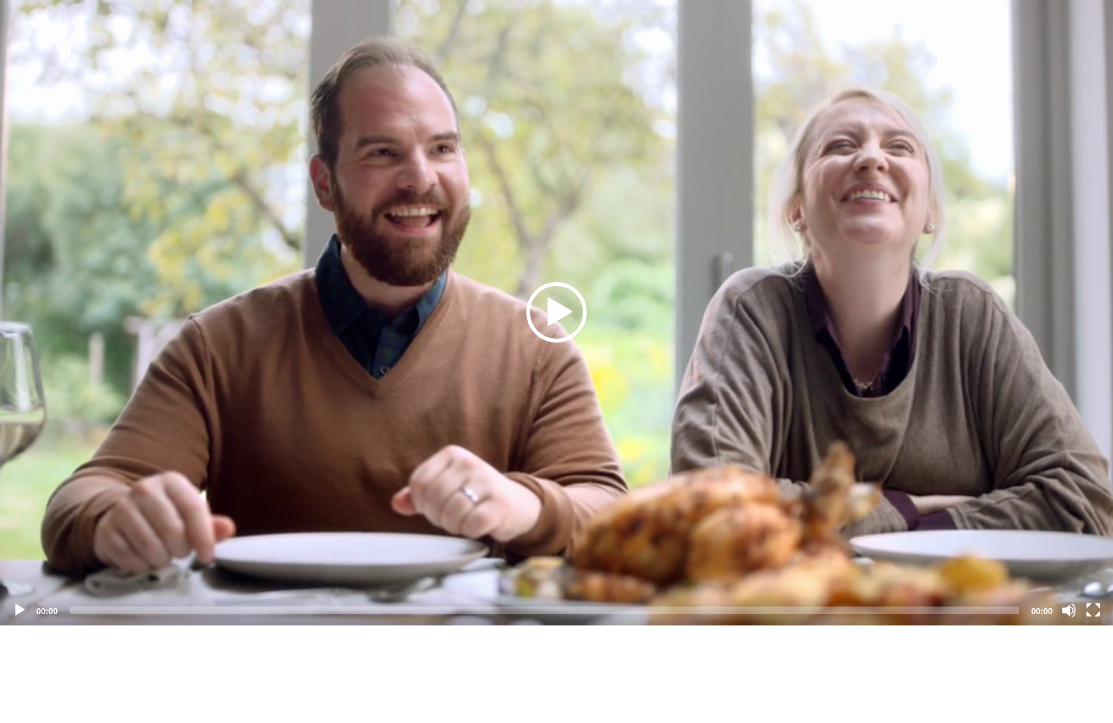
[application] (556, 312)
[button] (556, 312)
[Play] (19, 610)
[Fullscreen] (1093, 610)
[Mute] (1069, 610)
